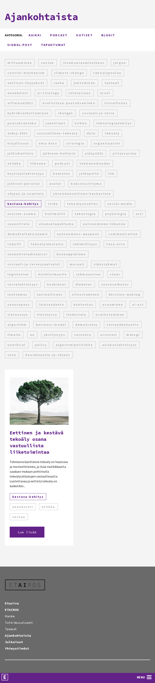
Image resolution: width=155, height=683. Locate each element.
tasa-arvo (115, 244)
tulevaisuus (79, 93)
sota (11, 355)
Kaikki (35, 35)
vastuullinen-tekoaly (57, 133)
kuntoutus (83, 304)
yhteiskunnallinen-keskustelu (82, 194)
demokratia (86, 325)
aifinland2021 (20, 103)
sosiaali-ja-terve (98, 113)
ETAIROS (12, 610)
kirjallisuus (18, 143)
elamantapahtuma (56, 224)
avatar (55, 184)
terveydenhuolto (123, 325)
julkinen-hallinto (59, 153)
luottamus (17, 294)
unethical (16, 345)
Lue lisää (27, 532)
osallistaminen (110, 314)
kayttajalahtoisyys (25, 173)
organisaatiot (107, 143)
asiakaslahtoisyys (119, 345)
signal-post (19, 45)
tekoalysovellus (82, 204)
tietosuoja (17, 314)
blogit (108, 35)
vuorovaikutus (115, 284)
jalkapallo (89, 173)
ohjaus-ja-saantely (25, 194)
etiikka (14, 163)
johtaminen (84, 83)
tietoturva (47, 314)
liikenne (38, 163)
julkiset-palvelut (23, 184)
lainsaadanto (51, 304)
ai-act (138, 304)
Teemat (11, 629)
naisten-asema (21, 214)
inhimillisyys (85, 244)
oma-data (48, 143)
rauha (59, 83)
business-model (51, 325)
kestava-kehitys (23, 204)
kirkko (81, 123)
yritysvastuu (125, 153)
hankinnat (56, 284)
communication (123, 234)
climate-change (69, 73)
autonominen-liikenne (104, 224)
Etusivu (12, 603)
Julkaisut (14, 642)
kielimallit (55, 214)
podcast (58, 35)
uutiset (84, 35)
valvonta (82, 335)
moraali (77, 264)
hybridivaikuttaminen (28, 113)
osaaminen (112, 304)
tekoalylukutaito (47, 244)
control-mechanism (26, 73)
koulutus (61, 173)
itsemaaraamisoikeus (84, 63)
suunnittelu (18, 224)
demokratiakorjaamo (27, 234)
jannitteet (56, 123)
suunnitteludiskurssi (27, 254)
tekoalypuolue (107, 73)
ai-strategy (48, 93)
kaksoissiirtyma (86, 184)
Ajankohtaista (18, 635)
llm (111, 173)
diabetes (83, 284)
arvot (105, 93)
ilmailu (14, 335)
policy (41, 345)
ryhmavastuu (88, 274)
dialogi (133, 335)
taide (53, 204)
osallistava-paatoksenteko (68, 103)
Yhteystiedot (17, 648)
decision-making (124, 294)
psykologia (116, 214)
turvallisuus (116, 103)
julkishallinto (20, 153)
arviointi (108, 335)
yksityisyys (54, 335)
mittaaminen (19, 63)
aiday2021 (94, 153)
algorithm (17, 325)
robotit (14, 244)
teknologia (85, 214)
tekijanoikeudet (95, 163)
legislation (18, 274)
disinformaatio (52, 274)
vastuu (47, 63)
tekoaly (112, 133)
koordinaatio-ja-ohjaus (47, 355)
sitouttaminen (85, 294)
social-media (119, 204)
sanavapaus (18, 304)
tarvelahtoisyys (22, 284)
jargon (119, 63)
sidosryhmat (105, 264)
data (91, 133)
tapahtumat (53, 45)
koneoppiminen (71, 254)
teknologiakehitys (114, 123)
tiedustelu (76, 314)
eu (32, 335)
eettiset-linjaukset (26, 83)
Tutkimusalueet (19, 623)
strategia (75, 143)
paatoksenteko (22, 123)
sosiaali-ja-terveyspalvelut (34, 264)
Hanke (10, 616)
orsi (139, 214)
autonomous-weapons (78, 234)
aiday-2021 (17, 133)
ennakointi (17, 93)
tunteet (112, 83)
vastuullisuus (50, 294)
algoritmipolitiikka (74, 345)
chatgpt (65, 113)
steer (115, 274)
